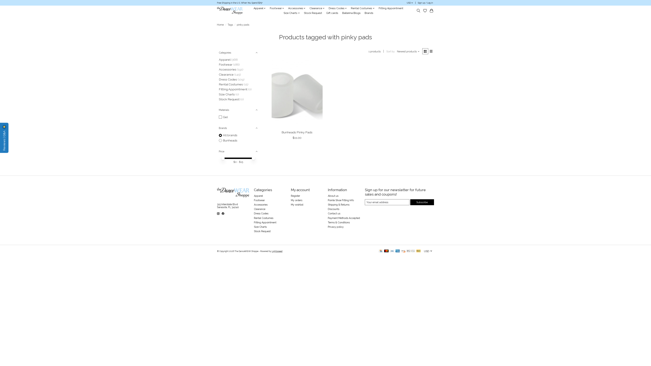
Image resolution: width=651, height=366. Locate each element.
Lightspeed (277, 251)
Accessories (227, 69)
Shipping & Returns (338, 204)
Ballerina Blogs (351, 13)
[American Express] (398, 251)
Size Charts (227, 94)
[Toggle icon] (418, 11)
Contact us (334, 213)
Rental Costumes (231, 84)
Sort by (390, 51)
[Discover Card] (403, 251)
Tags (230, 24)
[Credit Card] (381, 251)
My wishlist (297, 204)
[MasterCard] (386, 251)
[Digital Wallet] (411, 251)
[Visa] (392, 251)
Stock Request (313, 13)
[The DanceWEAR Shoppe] (230, 10)
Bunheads (230, 140)
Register (295, 195)
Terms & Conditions (339, 222)
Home (220, 24)
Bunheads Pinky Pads (297, 132)
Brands (369, 13)
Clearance (226, 74)
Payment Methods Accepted (344, 218)
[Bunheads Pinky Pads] (297, 94)
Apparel (224, 59)
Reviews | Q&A (4, 140)
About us (333, 195)
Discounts (333, 209)
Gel (225, 117)
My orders (296, 200)
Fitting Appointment (391, 8)
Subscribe (422, 202)
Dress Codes (228, 79)
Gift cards (332, 13)
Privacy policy (336, 226)
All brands (230, 135)
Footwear (225, 64)
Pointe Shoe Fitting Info (341, 200)
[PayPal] (418, 251)
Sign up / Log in (425, 3)
